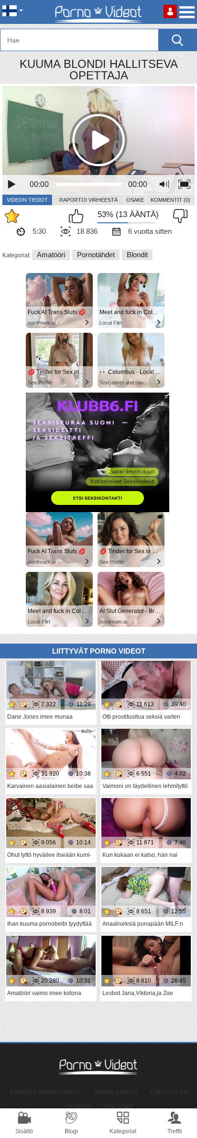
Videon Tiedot (27, 200)
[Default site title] (98, 12)
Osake (135, 200)
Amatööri (51, 255)
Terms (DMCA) (115, 1092)
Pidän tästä (78, 216)
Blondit (137, 255)
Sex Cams (118, 1107)
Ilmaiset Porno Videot (45, 1092)
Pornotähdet (96, 255)
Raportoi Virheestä (88, 200)
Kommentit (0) (170, 200)
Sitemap (77, 1107)
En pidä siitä (177, 216)
